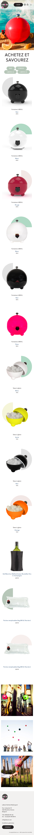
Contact (8, 827)
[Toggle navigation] (30, 4)
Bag (10, 68)
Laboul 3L (10, 72)
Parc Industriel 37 (7, 808)
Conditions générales (8, 823)
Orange (17, 530)
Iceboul (21, 68)
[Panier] (28, 5)
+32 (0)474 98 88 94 (10, 816)
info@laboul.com (7, 820)
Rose (17, 344)
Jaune (17, 437)
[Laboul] (5, 796)
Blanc (17, 158)
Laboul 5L (23, 72)
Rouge (17, 204)
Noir (17, 111)
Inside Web (29, 832)
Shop (18, 5)
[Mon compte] (25, 5)
